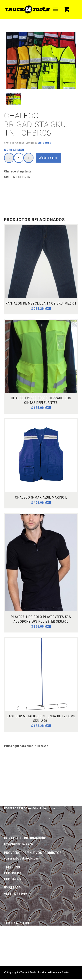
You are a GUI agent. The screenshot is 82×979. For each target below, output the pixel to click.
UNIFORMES (44, 142)
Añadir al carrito (48, 157)
